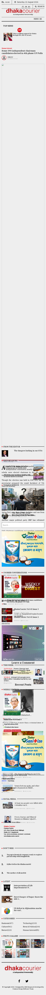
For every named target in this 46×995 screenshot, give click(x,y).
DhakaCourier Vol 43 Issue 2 (26, 617)
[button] (38, 19)
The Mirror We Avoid (21, 513)
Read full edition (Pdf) (11, 724)
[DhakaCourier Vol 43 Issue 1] (8, 956)
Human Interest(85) (31, 930)
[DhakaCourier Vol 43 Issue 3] (23, 946)
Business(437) (7, 923)
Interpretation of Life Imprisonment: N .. (23, 886)
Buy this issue (16, 731)
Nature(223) (7, 930)
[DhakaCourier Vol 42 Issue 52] (23, 956)
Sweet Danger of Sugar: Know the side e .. (28, 898)
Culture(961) (7, 927)
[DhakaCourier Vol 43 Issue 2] (37, 946)
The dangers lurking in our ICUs (28, 451)
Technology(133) (30, 923)
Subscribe (7, 731)
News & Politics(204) (31, 927)
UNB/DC (10, 57)
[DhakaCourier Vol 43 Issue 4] (8, 946)
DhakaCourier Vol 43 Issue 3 (26, 609)
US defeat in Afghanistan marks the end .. (28, 909)
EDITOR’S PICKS (10, 461)
